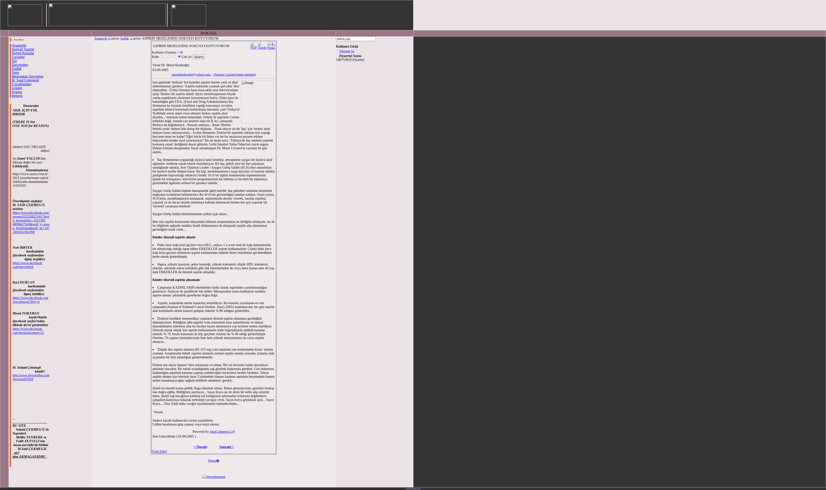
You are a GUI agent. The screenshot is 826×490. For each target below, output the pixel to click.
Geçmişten (20, 65)
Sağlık (17, 69)
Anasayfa (19, 45)
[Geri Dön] (159, 451)
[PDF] (254, 45)
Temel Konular (23, 53)
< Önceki (200, 447)
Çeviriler (18, 57)
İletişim (17, 96)
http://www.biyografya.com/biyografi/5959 (30, 377)
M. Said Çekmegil (25, 80)
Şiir (14, 61)
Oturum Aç (347, 51)
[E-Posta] (271, 45)
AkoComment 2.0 (222, 431)
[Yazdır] (262, 45)
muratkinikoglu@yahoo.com (191, 74)
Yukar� (213, 460)
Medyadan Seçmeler (27, 76)
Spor (15, 72)
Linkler (17, 88)
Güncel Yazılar (23, 49)
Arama (17, 92)
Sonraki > (226, 447)
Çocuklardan (21, 84)
